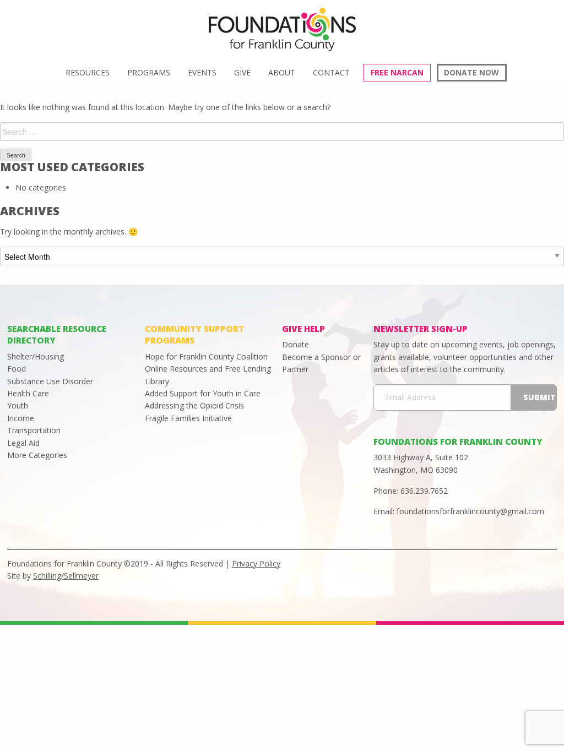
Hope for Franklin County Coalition (206, 356)
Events (202, 72)
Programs (148, 72)
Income (20, 418)
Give (242, 72)
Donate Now (471, 72)
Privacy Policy (256, 563)
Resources (88, 72)
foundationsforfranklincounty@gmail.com (470, 511)
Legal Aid (23, 443)
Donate (295, 344)
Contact (331, 72)
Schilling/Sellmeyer (66, 575)
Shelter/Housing (35, 356)
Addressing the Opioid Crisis (194, 405)
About (281, 72)
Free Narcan (397, 72)
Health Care (28, 393)
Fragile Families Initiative (188, 418)
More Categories (37, 455)
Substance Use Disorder (50, 381)
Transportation (34, 430)
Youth (17, 405)
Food (16, 368)
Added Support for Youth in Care (203, 393)
